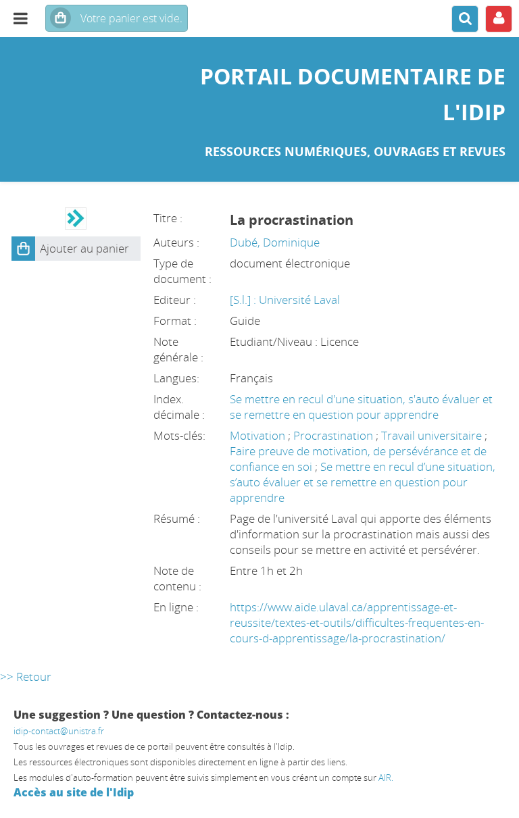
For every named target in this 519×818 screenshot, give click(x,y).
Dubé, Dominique (275, 242)
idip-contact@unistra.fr (59, 731)
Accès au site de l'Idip (74, 792)
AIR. (385, 777)
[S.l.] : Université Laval (285, 299)
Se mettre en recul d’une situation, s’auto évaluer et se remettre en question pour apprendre (362, 482)
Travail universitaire (433, 435)
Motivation (259, 435)
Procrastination (334, 435)
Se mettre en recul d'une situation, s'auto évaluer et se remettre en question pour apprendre (361, 406)
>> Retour (25, 676)
